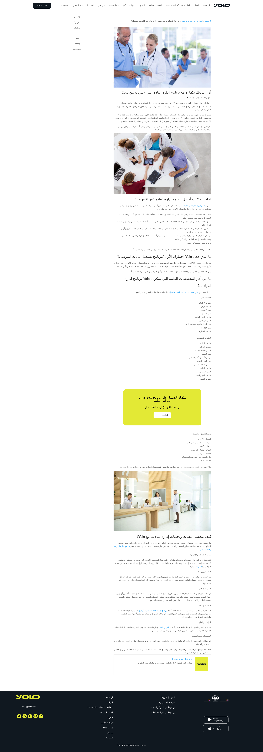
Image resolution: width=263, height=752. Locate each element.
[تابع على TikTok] (19, 716)
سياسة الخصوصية (167, 702)
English (64, 5)
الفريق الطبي (164, 627)
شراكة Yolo (114, 5)
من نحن (101, 5)
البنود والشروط (168, 697)
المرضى (198, 566)
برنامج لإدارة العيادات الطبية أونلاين (153, 611)
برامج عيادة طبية (188, 21)
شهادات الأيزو (129, 5)
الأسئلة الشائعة (155, 5)
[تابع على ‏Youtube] (24, 716)
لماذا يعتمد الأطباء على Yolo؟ (100, 707)
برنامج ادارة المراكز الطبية (163, 707)
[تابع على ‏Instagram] (35, 716)
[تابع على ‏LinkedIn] (30, 716)
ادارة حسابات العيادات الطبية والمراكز (183, 292)
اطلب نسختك (42, 5)
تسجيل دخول (77, 5)
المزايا (196, 5)
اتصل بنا (90, 5)
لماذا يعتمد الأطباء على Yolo (178, 5)
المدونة (141, 5)
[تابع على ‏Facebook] (41, 716)
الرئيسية (206, 5)
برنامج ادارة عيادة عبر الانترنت (194, 206)
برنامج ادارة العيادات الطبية (163, 712)
